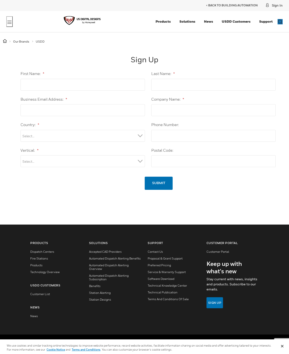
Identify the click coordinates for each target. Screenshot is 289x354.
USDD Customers (236, 21)
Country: (30, 124)
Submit (158, 183)
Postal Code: (162, 150)
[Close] (282, 346)
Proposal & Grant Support (165, 258)
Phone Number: (165, 124)
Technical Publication (163, 292)
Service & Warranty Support (167, 272)
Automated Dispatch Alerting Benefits (115, 258)
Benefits (94, 286)
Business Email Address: (44, 99)
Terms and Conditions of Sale (168, 299)
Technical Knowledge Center (167, 285)
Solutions (187, 21)
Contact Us (155, 251)
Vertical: (30, 150)
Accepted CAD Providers (105, 251)
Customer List (40, 294)
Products (163, 21)
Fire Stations (39, 258)
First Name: (32, 73)
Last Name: (163, 73)
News (208, 21)
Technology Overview (45, 272)
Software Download (161, 278)
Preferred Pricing (159, 265)
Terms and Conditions (86, 349)
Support (266, 21)
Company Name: (167, 99)
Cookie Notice (56, 349)
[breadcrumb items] (5, 41)
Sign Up (215, 302)
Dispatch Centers (42, 251)
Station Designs (100, 299)
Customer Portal (217, 251)
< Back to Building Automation (232, 5)
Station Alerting (100, 292)
